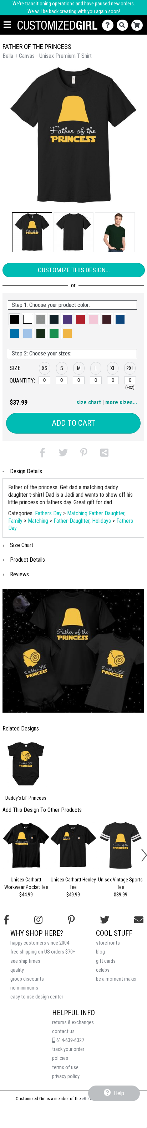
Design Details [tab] (26, 471)
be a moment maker (116, 979)
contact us (63, 1031)
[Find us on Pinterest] (71, 920)
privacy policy (66, 1076)
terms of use (65, 1067)
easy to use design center (36, 997)
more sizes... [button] (121, 402)
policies (60, 1058)
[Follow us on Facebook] (6, 920)
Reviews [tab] (19, 574)
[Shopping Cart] (138, 25)
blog (100, 952)
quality (17, 970)
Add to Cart (73, 423)
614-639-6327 (69, 1040)
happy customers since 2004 (39, 943)
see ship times (25, 961)
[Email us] (138, 920)
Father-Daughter (72, 520)
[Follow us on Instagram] (38, 920)
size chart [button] (88, 402)
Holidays (101, 520)
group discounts (27, 979)
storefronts (108, 943)
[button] (32, 232)
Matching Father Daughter (96, 513)
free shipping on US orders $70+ (42, 952)
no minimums (24, 988)
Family (15, 520)
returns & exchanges (73, 1023)
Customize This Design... (74, 270)
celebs (103, 970)
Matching (38, 520)
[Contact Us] (109, 25)
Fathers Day (48, 513)
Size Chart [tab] (21, 545)
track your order (68, 1049)
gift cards (106, 961)
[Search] (124, 25)
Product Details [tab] (27, 559)
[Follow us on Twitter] (104, 920)
